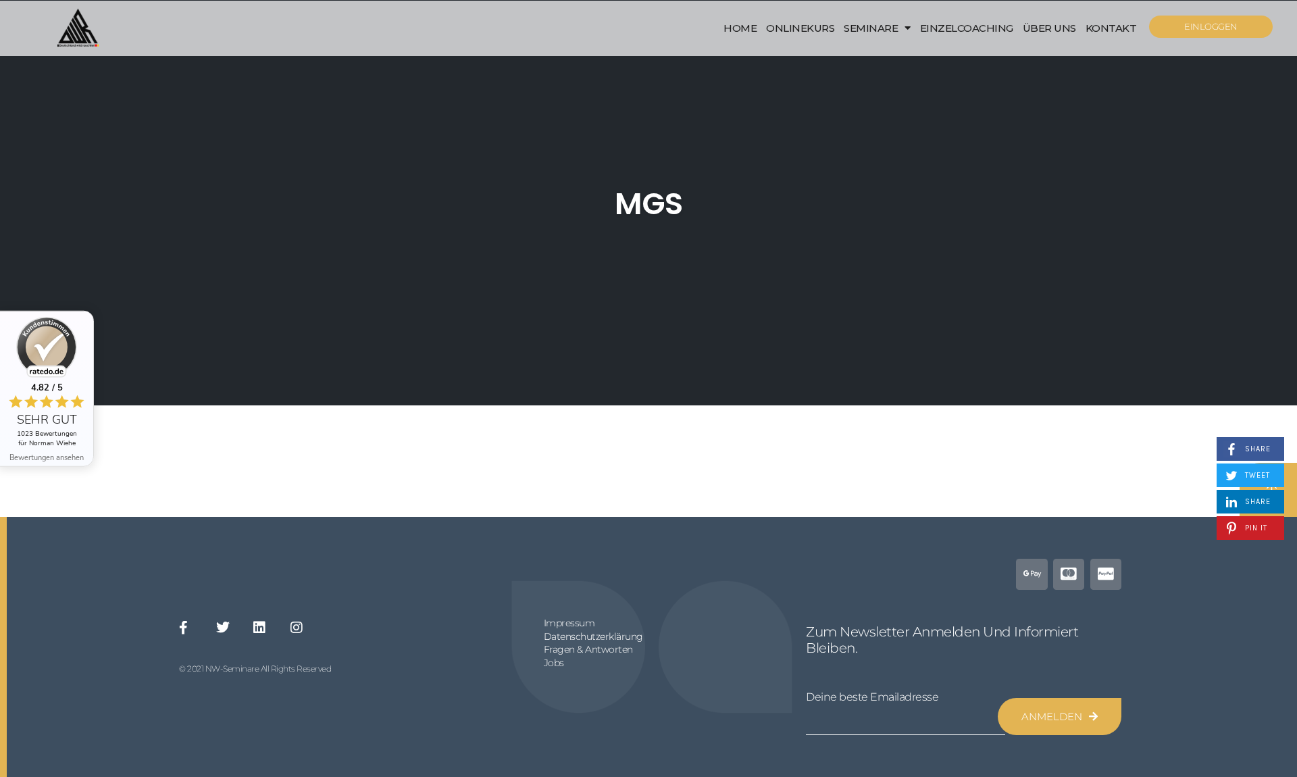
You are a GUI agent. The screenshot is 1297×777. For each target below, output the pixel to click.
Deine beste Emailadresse (872, 697)
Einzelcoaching (966, 28)
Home (740, 28)
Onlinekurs (800, 28)
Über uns (1049, 28)
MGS (648, 203)
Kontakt (1111, 28)
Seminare (871, 28)
